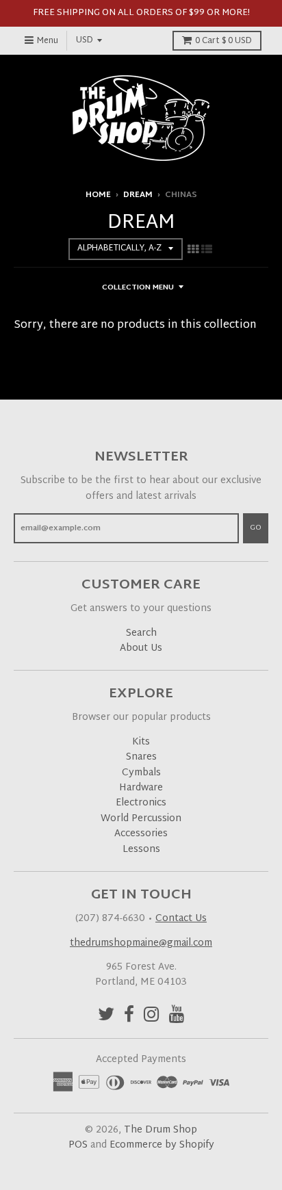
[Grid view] (193, 250)
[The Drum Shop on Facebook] (129, 1016)
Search (141, 633)
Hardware (141, 788)
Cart (223, 41)
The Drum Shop (160, 1130)
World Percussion (141, 818)
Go (255, 527)
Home (98, 195)
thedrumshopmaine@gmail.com (141, 943)
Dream (138, 195)
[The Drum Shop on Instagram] (151, 1016)
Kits (141, 742)
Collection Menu (138, 287)
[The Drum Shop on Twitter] (106, 1016)
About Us (141, 648)
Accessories (141, 833)
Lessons (141, 849)
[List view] (206, 250)
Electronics (141, 803)
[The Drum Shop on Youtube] (177, 1016)
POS (78, 1145)
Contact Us (181, 918)
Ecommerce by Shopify (162, 1145)
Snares (141, 757)
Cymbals (141, 772)
